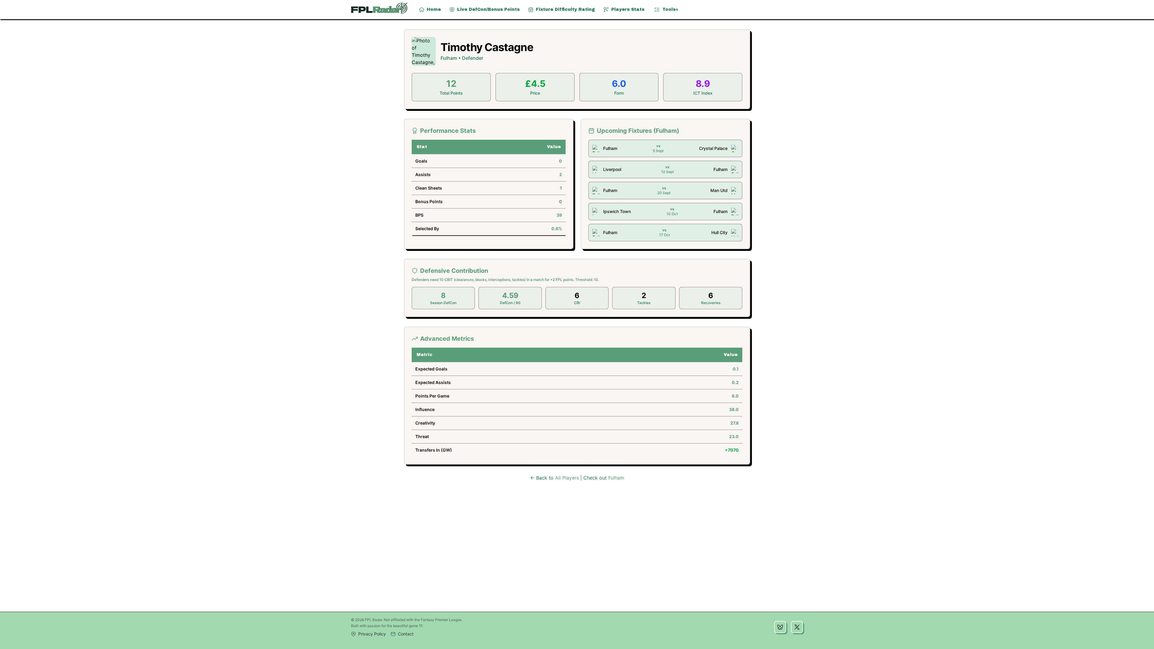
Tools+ (670, 9)
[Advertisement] (577, 570)
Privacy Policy (372, 633)
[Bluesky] (780, 627)
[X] (797, 627)
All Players (567, 478)
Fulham (616, 478)
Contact (406, 633)
